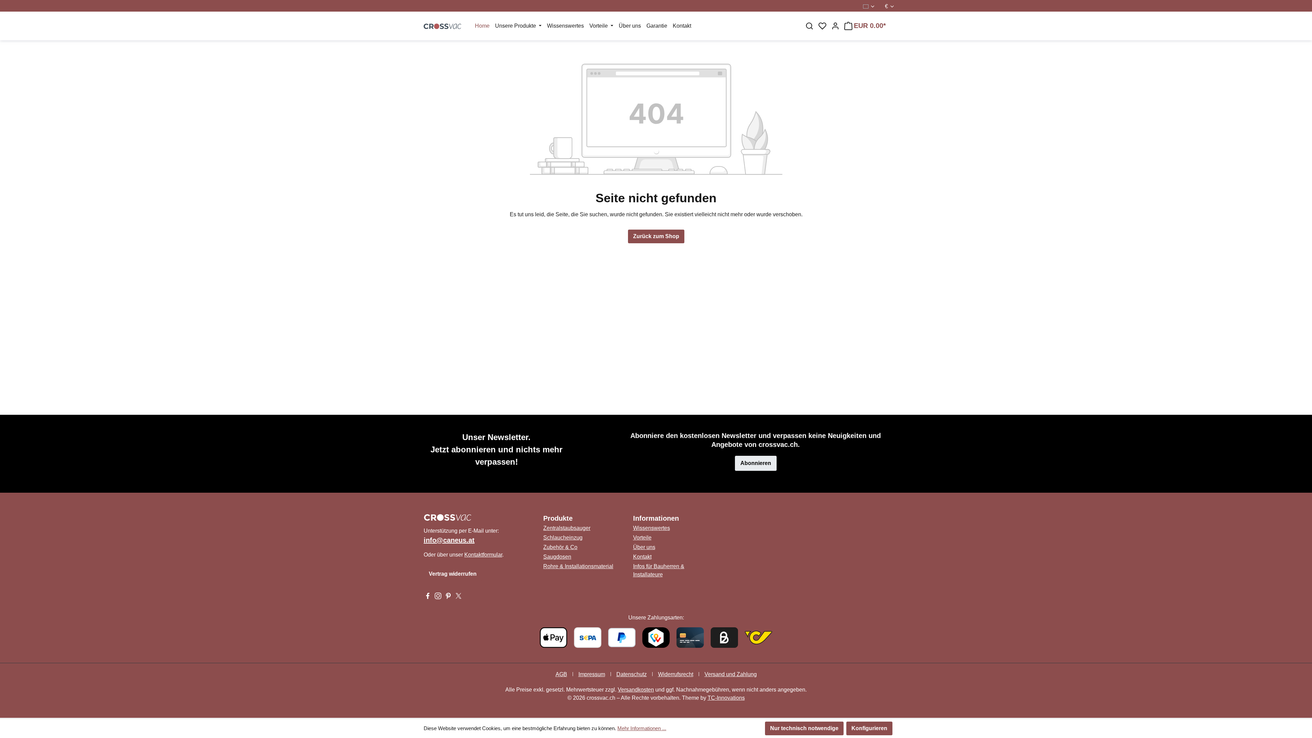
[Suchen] (809, 26)
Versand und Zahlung (731, 674)
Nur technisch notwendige (804, 728)
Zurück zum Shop (656, 236)
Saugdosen (557, 557)
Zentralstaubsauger (566, 528)
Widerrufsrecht (675, 674)
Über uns (644, 547)
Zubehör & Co (560, 547)
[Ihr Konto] (835, 26)
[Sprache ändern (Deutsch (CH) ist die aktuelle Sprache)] (869, 6)
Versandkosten (636, 690)
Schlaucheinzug (563, 538)
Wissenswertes (651, 528)
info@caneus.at (449, 540)
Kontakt (642, 557)
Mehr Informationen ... (641, 728)
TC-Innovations (726, 698)
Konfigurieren (869, 728)
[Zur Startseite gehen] (442, 26)
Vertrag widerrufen (453, 574)
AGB (561, 674)
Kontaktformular (483, 555)
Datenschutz (631, 674)
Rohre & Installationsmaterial (578, 566)
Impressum (591, 674)
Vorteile (642, 538)
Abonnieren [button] (755, 463)
